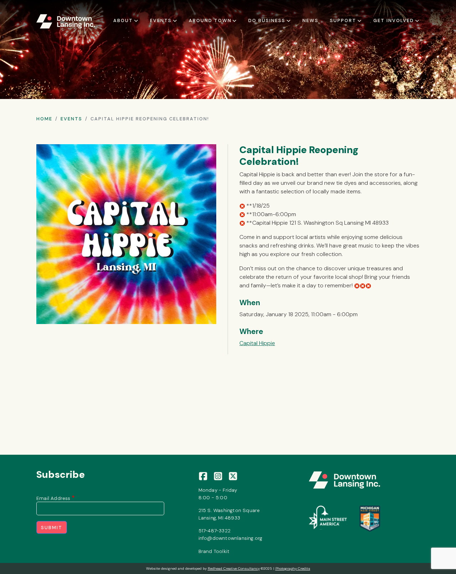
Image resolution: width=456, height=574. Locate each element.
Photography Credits (292, 568)
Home (44, 119)
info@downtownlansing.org (230, 538)
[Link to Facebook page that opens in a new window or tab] (203, 476)
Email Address (53, 498)
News (310, 20)
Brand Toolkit (214, 551)
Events (71, 119)
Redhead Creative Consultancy (234, 568)
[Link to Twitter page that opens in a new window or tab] (233, 476)
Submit (51, 528)
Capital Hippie (257, 343)
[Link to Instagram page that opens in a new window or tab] (218, 476)
